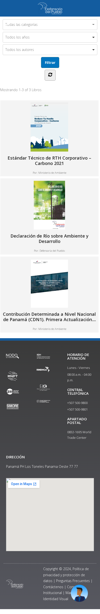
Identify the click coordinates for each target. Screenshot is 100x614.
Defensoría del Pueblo (52, 250)
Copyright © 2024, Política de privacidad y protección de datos (66, 574)
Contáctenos (53, 587)
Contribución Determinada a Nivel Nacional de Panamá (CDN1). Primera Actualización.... (49, 316)
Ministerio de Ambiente (52, 172)
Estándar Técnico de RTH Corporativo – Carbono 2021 (49, 160)
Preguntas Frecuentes (73, 580)
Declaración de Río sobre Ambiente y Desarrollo (49, 238)
